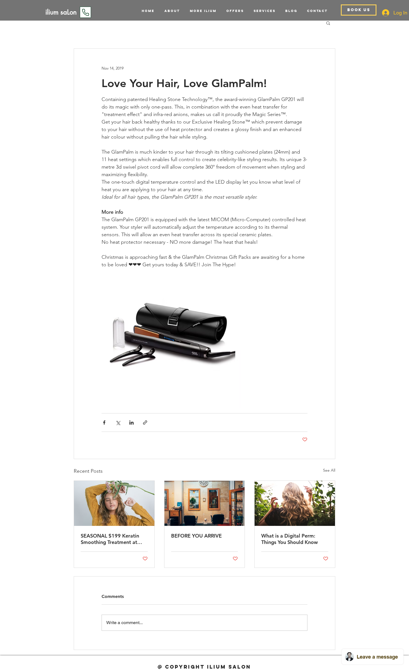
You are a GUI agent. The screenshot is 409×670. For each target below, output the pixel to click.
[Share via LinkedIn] (131, 422)
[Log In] (385, 13)
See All (329, 470)
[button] (262, 11)
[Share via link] (145, 422)
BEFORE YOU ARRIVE (196, 536)
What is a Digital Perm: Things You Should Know (289, 539)
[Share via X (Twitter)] (117, 422)
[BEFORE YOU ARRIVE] (204, 503)
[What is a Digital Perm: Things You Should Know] (295, 503)
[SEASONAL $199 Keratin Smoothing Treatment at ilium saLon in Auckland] (114, 503)
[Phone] (85, 12)
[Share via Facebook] (104, 422)
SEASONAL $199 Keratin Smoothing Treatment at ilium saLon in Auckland (110, 539)
